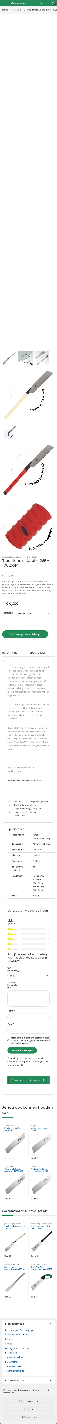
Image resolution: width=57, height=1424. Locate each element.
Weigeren (28, 1409)
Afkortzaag (25, 808)
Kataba (17, 9)
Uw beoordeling (12, 969)
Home (5, 9)
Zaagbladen (8, 1126)
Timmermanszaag (15, 812)
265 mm (37, 849)
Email (10, 1024)
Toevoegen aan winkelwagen (27, 634)
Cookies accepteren (28, 1401)
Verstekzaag (31, 812)
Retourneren (11, 1352)
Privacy (8, 1339)
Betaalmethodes (13, 1361)
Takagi (23, 815)
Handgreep (8, 613)
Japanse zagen (8, 557)
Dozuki (7, 1264)
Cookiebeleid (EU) (13, 1366)
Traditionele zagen (29, 557)
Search (41, 3)
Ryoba (44, 1223)
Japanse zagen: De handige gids (19, 1330)
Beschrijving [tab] (9, 652)
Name (11, 1010)
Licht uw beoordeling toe (12, 985)
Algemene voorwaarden (16, 1334)
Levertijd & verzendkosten (17, 1348)
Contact (8, 1343)
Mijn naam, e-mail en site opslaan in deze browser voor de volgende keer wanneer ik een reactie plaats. (30, 1040)
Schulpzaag (36, 808)
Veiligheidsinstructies (14, 1370)
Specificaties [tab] (37, 652)
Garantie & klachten (14, 1357)
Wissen (50, 613)
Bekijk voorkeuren (29, 1417)
